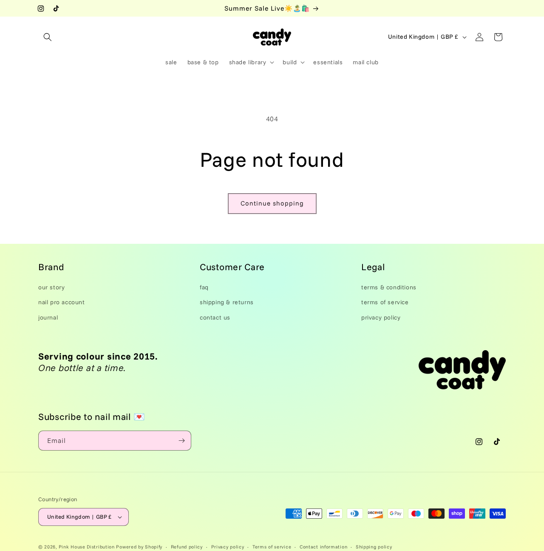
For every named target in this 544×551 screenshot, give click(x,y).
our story (51, 287)
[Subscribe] (181, 441)
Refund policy (187, 546)
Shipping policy (374, 546)
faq (204, 287)
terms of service (385, 302)
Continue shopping (272, 203)
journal (48, 317)
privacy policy (380, 317)
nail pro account (61, 302)
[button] (47, 37)
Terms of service (271, 546)
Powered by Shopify (139, 547)
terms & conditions (388, 287)
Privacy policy (227, 546)
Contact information (323, 546)
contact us (215, 317)
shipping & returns (227, 302)
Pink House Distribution (87, 547)
